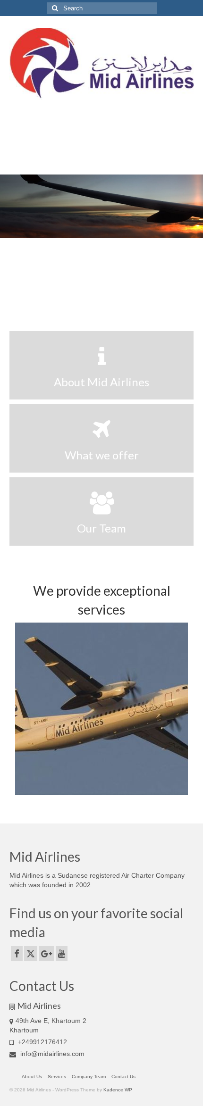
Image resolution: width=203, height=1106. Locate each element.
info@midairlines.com (51, 1053)
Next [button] (190, 206)
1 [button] (90, 295)
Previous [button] (13, 206)
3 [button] (113, 295)
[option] (101, 206)
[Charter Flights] (101, 709)
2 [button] (101, 295)
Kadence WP (117, 1089)
